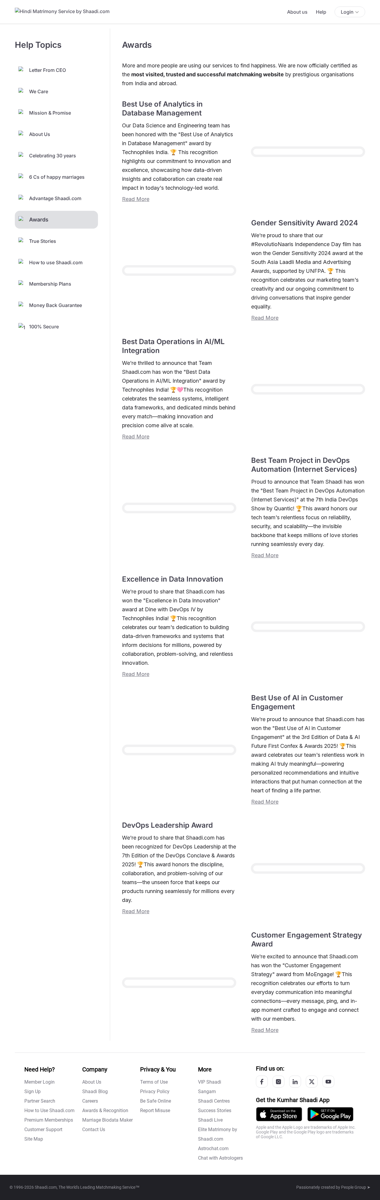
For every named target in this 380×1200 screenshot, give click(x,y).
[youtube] (328, 1081)
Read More (135, 199)
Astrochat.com (213, 1148)
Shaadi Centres (214, 1101)
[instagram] (278, 1081)
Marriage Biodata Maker (107, 1120)
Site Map (33, 1139)
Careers (90, 1101)
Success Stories (214, 1110)
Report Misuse (155, 1110)
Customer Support (43, 1129)
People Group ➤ (355, 1187)
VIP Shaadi (209, 1082)
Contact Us (93, 1129)
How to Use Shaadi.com (49, 1110)
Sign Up (32, 1091)
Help (321, 12)
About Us (91, 1082)
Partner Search (39, 1101)
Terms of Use (154, 1082)
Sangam (207, 1091)
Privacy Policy (155, 1091)
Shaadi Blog (95, 1091)
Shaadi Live (210, 1120)
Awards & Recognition (105, 1110)
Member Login (39, 1082)
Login (347, 12)
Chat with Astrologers (220, 1158)
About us (297, 12)
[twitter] (312, 1081)
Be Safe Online (155, 1101)
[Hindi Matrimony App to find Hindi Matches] (330, 1114)
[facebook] (262, 1081)
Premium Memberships (48, 1120)
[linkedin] (295, 1081)
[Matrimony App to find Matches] (279, 1114)
